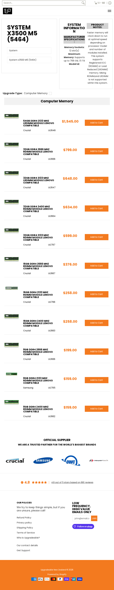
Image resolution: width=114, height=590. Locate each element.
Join (94, 518)
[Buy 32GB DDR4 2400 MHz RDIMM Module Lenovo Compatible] (11, 202)
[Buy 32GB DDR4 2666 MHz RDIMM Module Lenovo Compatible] (11, 145)
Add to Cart (96, 122)
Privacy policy (24, 522)
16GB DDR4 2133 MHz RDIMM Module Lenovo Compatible (38, 295)
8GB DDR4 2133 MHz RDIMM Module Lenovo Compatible (38, 380)
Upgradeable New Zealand (53, 569)
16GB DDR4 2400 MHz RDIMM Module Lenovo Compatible (38, 323)
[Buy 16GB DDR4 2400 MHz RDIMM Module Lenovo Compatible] (11, 316)
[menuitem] (99, 3)
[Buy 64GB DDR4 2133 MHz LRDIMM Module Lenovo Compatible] (11, 116)
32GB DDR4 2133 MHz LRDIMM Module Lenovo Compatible (38, 180)
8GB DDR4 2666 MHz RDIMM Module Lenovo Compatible (38, 352)
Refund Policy (24, 517)
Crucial (27, 130)
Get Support (23, 550)
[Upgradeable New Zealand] (8, 11)
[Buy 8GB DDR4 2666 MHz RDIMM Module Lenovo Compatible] (11, 345)
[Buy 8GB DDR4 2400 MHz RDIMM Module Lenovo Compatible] (11, 402)
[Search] (83, 3)
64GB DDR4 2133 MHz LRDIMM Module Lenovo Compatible (38, 123)
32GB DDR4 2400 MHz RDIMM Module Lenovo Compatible (38, 209)
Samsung (28, 387)
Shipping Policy (25, 527)
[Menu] (109, 11)
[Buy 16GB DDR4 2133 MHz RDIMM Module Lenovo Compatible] (11, 288)
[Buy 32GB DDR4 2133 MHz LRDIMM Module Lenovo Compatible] (11, 173)
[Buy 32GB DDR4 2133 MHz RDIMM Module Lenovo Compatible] (11, 231)
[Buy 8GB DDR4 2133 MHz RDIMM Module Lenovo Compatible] (11, 374)
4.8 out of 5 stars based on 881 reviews (72, 482)
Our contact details (27, 545)
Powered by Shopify (57, 574)
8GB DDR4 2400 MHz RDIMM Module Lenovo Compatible (38, 409)
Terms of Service (26, 532)
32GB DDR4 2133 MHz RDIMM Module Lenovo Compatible (38, 237)
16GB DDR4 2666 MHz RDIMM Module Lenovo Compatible (38, 266)
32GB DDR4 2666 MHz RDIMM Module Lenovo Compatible (38, 152)
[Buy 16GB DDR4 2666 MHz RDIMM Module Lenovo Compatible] (11, 259)
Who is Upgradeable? (28, 537)
